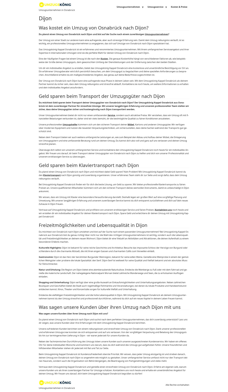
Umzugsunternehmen (128, 6)
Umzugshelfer (70, 124)
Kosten (104, 58)
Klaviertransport (52, 175)
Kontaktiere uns (163, 209)
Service (111, 115)
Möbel (131, 124)
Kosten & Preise (179, 6)
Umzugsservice (155, 6)
